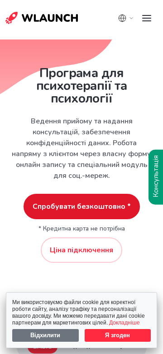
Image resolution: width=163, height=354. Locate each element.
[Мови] (126, 18)
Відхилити (45, 335)
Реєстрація (29, 20)
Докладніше (124, 322)
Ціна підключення (81, 250)
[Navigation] (147, 18)
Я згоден (117, 335)
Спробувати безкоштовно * (82, 206)
